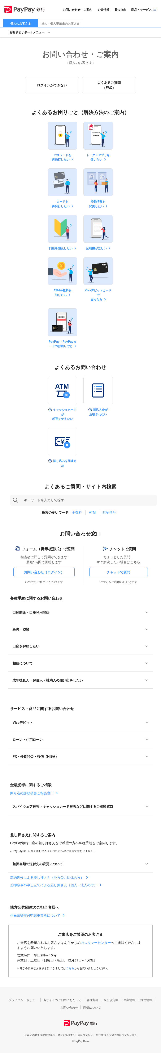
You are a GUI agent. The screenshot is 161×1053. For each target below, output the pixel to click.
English (120, 9)
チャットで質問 (118, 572)
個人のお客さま (20, 23)
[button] (144, 9)
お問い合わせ (69, 1007)
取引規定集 (111, 1000)
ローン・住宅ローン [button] (28, 739)
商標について (92, 1007)
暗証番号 (109, 512)
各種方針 (92, 1000)
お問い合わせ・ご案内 (77, 9)
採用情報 (146, 1000)
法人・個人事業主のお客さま (61, 23)
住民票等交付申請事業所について (35, 915)
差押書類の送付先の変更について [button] (38, 863)
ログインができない (52, 85)
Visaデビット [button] (23, 722)
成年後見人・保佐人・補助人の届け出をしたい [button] (48, 680)
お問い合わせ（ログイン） (44, 572)
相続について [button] (23, 663)
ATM (92, 512)
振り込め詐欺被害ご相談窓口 (32, 793)
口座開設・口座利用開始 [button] (31, 612)
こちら (70, 968)
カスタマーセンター (96, 942)
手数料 (77, 512)
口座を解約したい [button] (26, 646)
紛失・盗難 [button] (21, 629)
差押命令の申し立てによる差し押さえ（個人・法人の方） (53, 884)
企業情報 (103, 9)
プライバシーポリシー (23, 1000)
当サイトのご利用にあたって (62, 1000)
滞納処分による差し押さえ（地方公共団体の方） (47, 877)
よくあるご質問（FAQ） (109, 85)
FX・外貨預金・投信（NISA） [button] (36, 756)
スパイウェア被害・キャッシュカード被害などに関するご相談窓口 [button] (63, 806)
